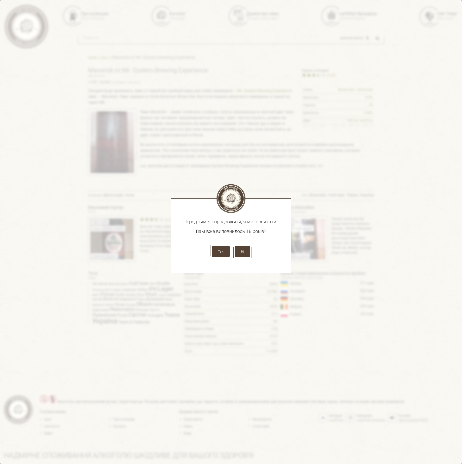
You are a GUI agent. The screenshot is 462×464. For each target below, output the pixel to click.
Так (221, 251)
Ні (242, 251)
